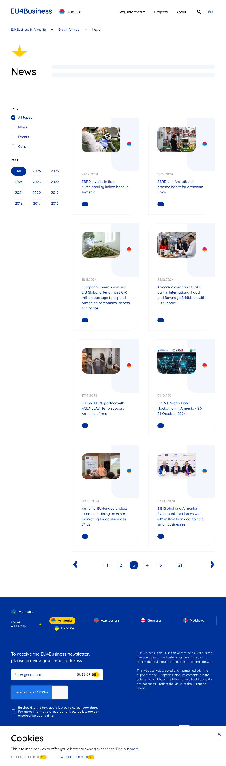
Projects (161, 12)
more (134, 749)
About (181, 12)
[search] (199, 11)
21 (180, 565)
